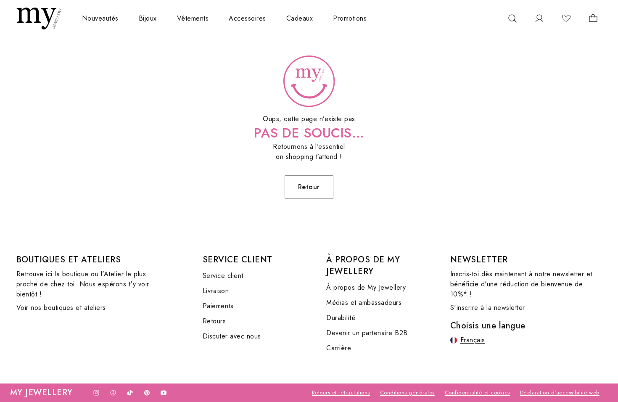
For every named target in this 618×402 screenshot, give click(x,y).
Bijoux (148, 18)
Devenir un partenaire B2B (366, 333)
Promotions (350, 18)
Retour (309, 187)
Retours (214, 321)
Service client (223, 275)
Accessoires (247, 18)
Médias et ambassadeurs (363, 302)
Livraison (216, 291)
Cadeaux (299, 18)
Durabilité (340, 318)
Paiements (218, 306)
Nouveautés (100, 18)
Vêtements (193, 18)
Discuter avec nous (232, 336)
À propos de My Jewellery (366, 287)
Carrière (338, 348)
